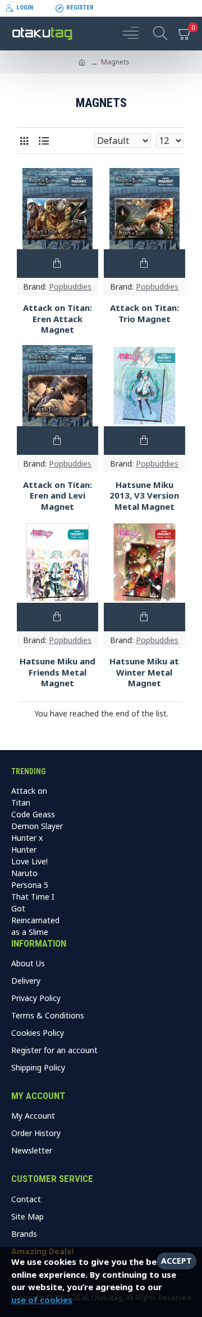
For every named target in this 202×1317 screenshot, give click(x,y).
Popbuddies (70, 286)
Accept (176, 1260)
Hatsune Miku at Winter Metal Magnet (144, 672)
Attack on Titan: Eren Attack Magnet (57, 319)
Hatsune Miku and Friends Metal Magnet (57, 672)
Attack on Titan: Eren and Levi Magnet (57, 496)
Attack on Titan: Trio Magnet (144, 313)
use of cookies (41, 1299)
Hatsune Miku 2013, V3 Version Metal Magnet (144, 496)
